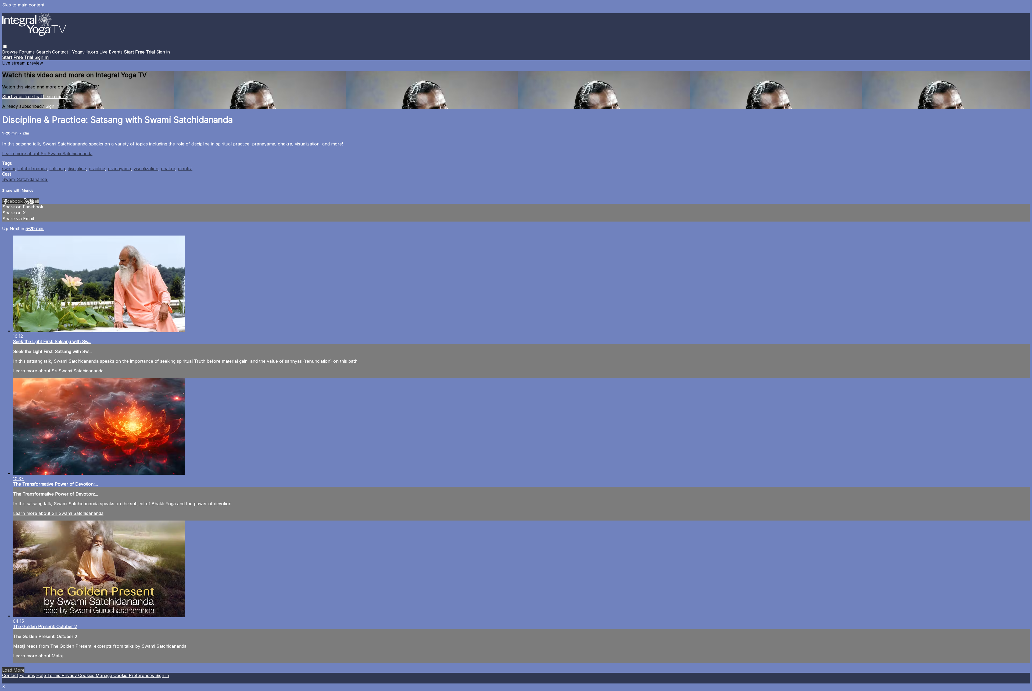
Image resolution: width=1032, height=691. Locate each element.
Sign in (163, 52)
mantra (185, 168)
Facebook (13, 201)
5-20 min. (10, 133)
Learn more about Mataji (38, 655)
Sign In (41, 57)
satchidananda (32, 168)
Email (33, 201)
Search (44, 52)
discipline (77, 168)
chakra (168, 168)
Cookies (87, 675)
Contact (60, 52)
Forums (27, 52)
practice (97, 168)
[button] (5, 46)
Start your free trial (22, 96)
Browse (10, 52)
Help (41, 675)
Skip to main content (23, 5)
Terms (54, 675)
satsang (57, 168)
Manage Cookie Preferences (125, 675)
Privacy (70, 675)
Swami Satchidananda (25, 179)
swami (8, 168)
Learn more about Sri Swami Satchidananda (47, 153)
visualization (146, 168)
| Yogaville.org (83, 52)
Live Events (111, 52)
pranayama (119, 168)
